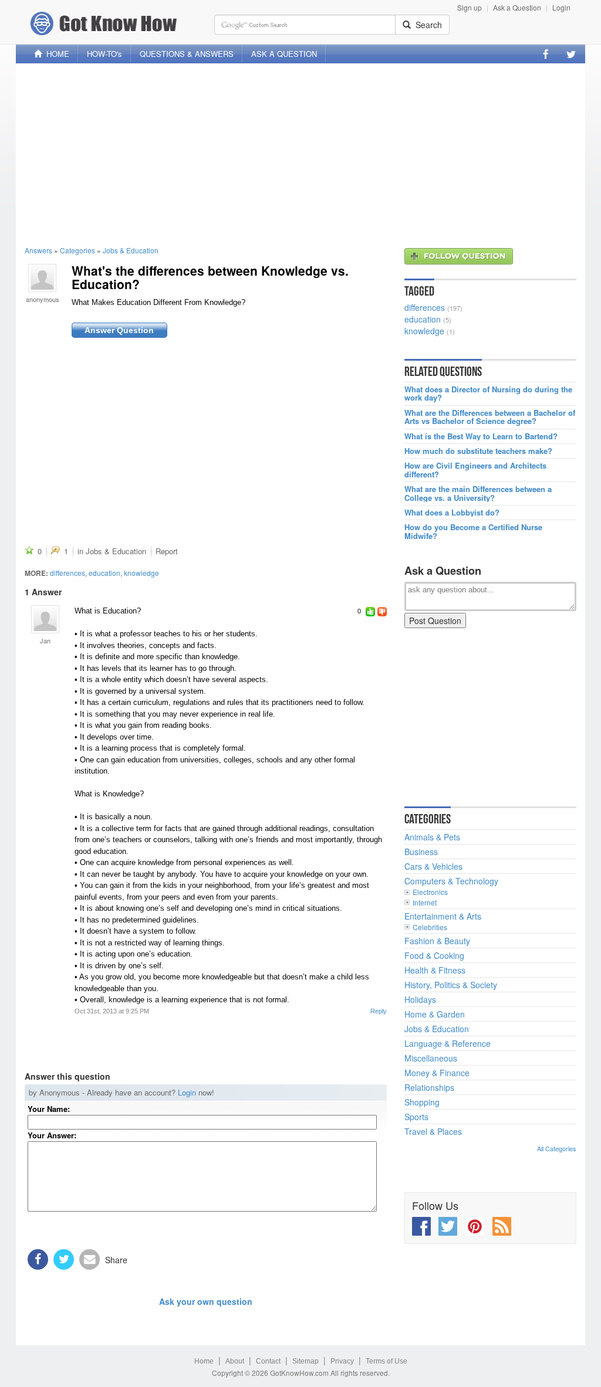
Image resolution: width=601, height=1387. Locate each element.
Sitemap (305, 1361)
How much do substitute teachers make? (478, 451)
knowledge (141, 573)
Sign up (469, 7)
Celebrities (430, 927)
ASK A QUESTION (284, 53)
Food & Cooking (434, 955)
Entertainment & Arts (442, 916)
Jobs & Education (130, 250)
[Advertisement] (300, 154)
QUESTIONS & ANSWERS (187, 53)
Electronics (430, 892)
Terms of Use (386, 1361)
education (104, 573)
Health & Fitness (434, 970)
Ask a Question (517, 7)
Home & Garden (434, 1014)
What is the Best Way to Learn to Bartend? (481, 436)
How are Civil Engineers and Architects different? (475, 470)
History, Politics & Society (450, 985)
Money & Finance (437, 1073)
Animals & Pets (432, 837)
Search (426, 24)
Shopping (422, 1102)
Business (421, 851)
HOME (55, 53)
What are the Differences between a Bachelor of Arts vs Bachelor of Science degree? (489, 417)
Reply (378, 1011)
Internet (425, 902)
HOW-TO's (104, 53)
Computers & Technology (451, 881)
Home (204, 1361)
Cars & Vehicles (433, 866)
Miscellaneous (430, 1058)
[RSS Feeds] (501, 1226)
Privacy (342, 1361)
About (234, 1361)
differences (67, 573)
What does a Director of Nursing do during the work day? (488, 393)
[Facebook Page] (546, 54)
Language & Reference (447, 1043)
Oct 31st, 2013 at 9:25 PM (112, 1011)
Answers (38, 250)
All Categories (556, 1148)
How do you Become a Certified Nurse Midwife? (473, 531)
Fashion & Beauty (437, 941)
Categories (77, 250)
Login (561, 7)
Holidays (420, 999)
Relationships (429, 1087)
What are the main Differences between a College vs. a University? (478, 493)
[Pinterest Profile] (474, 1226)
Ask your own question (205, 1301)
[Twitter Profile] (571, 54)
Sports (416, 1117)
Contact (268, 1361)
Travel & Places (433, 1131)
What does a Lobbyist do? (451, 512)
